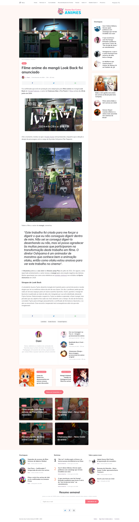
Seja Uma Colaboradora (106, 519)
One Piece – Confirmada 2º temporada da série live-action (38, 469)
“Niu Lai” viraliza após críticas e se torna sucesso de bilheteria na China (70, 460)
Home (35, 2)
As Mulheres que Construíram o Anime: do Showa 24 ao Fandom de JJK (109, 64)
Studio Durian (49, 137)
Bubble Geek (92, 2)
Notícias (42, 2)
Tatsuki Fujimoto (33, 91)
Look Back (43, 321)
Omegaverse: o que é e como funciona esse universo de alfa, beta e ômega (109, 54)
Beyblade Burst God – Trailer (76, 343)
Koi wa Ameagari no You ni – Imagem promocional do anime (76, 334)
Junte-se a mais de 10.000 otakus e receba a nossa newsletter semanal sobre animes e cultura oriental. (69, 496)
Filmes (24, 63)
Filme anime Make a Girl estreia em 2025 (109, 102)
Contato (117, 519)
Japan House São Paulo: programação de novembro (106, 460)
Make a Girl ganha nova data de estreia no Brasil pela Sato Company (105, 95)
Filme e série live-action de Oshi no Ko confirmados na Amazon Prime (39, 479)
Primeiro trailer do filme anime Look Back (33, 438)
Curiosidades (52, 2)
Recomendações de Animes (65, 2)
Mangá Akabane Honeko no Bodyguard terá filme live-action (65, 378)
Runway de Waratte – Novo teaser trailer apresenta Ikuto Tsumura (107, 470)
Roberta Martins (62, 463)
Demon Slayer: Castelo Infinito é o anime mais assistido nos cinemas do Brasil (109, 113)
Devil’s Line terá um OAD (105, 479)
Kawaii (77, 2)
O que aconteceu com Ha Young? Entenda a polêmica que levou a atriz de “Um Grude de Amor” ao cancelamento (109, 42)
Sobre (83, 2)
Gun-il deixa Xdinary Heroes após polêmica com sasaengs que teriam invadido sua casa (109, 29)
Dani (28, 77)
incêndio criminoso (61, 275)
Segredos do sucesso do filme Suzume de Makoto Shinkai (38, 460)
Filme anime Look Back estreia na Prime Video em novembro (34, 412)
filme (71, 91)
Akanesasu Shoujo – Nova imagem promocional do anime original (76, 354)
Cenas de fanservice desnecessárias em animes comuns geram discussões (43, 379)
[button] (54, 114)
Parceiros (102, 2)
